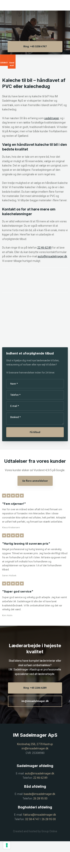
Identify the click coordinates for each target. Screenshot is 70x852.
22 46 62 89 (44, 247)
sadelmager (51, 118)
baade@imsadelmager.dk (39, 794)
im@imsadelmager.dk (35, 748)
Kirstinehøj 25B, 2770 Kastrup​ (35, 744)
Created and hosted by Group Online (35, 831)
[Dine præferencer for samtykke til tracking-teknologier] (6, 845)
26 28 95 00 (40, 798)
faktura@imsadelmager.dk (39, 814)
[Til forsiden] (35, 26)
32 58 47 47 (32, 819)
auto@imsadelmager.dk (52, 256)
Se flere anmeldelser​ (35, 480)
